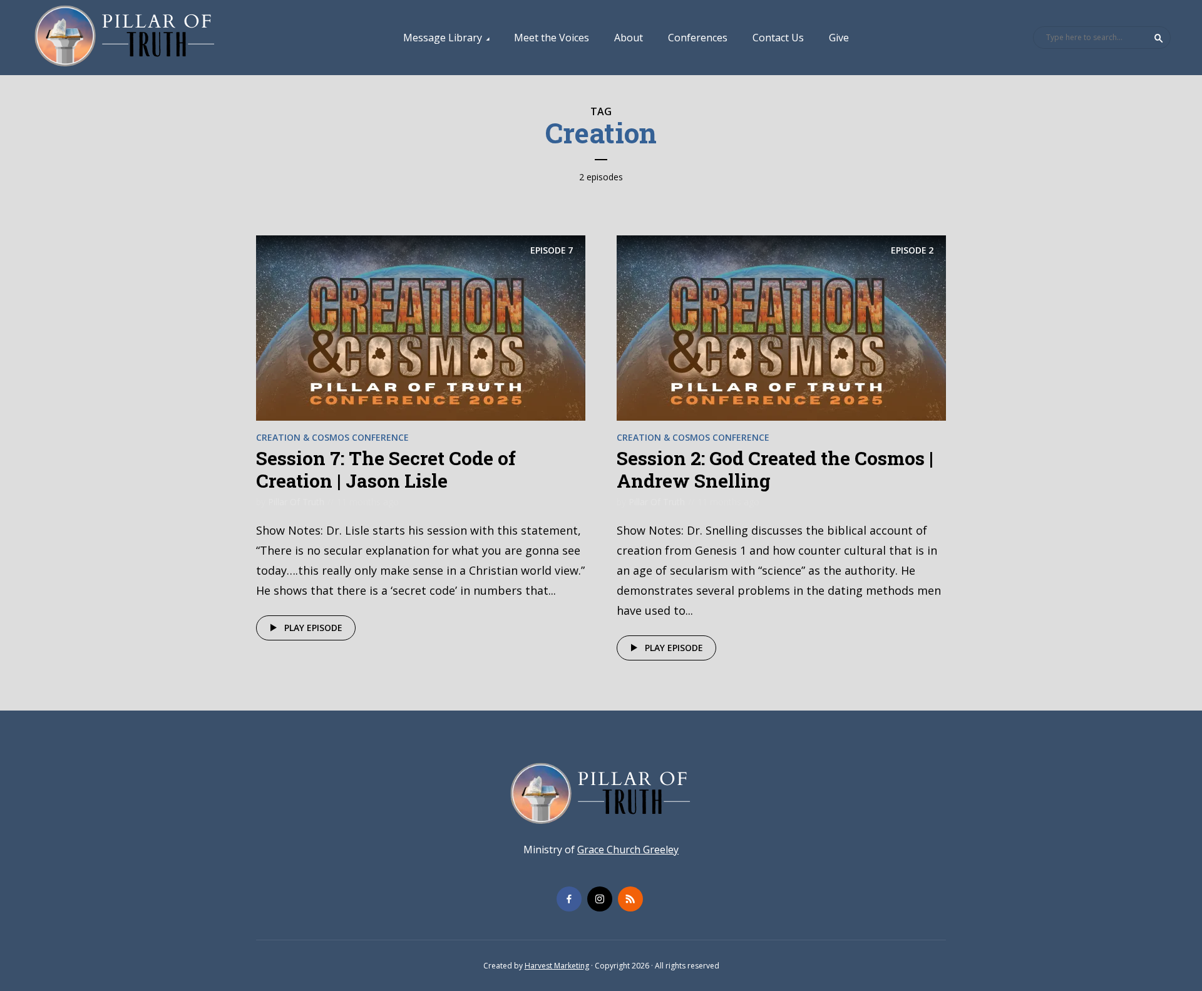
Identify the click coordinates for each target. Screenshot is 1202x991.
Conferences (697, 37)
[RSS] (630, 898)
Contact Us (778, 37)
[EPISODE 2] (781, 326)
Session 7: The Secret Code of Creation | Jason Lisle (386, 469)
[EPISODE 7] (420, 326)
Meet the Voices (551, 37)
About (628, 37)
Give (839, 37)
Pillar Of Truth (296, 502)
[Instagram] (599, 898)
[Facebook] (569, 898)
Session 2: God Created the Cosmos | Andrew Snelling (775, 469)
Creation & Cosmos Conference (332, 437)
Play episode (313, 628)
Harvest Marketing (557, 965)
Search (1159, 38)
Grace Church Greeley (628, 849)
